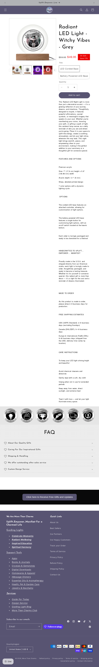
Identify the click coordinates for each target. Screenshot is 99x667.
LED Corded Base (69, 68)
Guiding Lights (14, 530)
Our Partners (56, 534)
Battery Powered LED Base (74, 76)
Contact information (85, 661)
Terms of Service (57, 551)
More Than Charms (29, 658)
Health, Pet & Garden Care (25, 584)
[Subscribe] (39, 626)
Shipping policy (87, 658)
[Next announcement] (94, 3)
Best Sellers (55, 528)
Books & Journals (21, 562)
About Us (54, 522)
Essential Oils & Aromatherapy (27, 580)
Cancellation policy (67, 661)
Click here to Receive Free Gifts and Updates (49, 497)
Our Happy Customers (60, 540)
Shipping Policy (57, 569)
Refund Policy (56, 563)
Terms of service (72, 658)
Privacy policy (57, 658)
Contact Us (55, 574)
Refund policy (44, 658)
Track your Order (58, 545)
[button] (5, 10)
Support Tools (14, 553)
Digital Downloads (21, 569)
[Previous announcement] (5, 3)
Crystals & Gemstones (23, 566)
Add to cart (74, 95)
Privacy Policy (56, 557)
